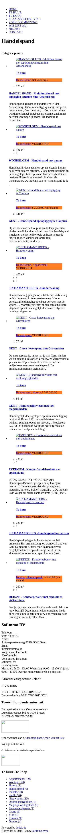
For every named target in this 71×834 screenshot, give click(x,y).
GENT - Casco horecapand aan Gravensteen (36, 348)
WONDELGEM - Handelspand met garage (35, 160)
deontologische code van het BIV (45, 737)
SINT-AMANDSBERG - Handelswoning (34, 288)
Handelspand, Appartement (31, 264)
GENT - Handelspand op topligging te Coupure (38, 220)
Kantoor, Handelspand (29, 577)
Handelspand (24, 80)
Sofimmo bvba (39, 830)
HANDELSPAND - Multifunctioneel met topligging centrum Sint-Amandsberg (34, 95)
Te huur (21, 72)
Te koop (21, 257)
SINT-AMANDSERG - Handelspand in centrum (39, 533)
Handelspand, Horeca (29, 392)
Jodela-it (21, 827)
